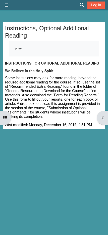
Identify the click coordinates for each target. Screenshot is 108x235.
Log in (96, 5)
